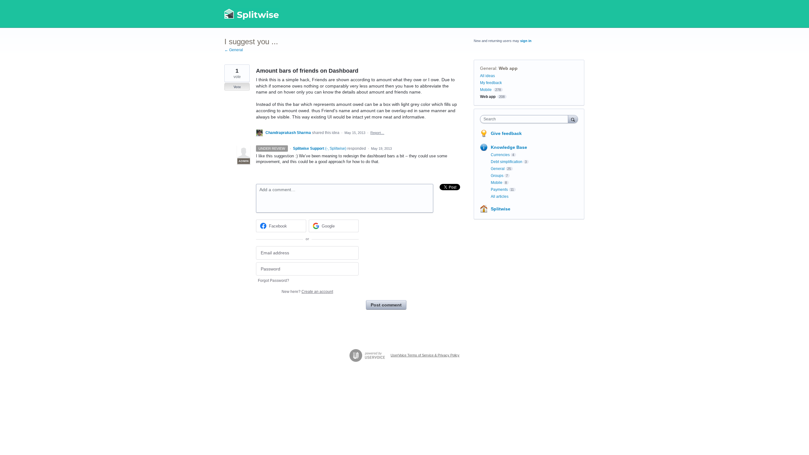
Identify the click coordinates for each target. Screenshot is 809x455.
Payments (499, 189)
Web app (508, 68)
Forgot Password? (273, 280)
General (488, 68)
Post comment (386, 304)
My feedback (491, 83)
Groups (497, 175)
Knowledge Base (509, 147)
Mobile (486, 90)
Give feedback (506, 133)
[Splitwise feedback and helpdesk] (251, 14)
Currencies (500, 155)
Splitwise (500, 208)
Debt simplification (506, 162)
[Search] (573, 119)
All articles (499, 196)
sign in (526, 41)
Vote (237, 87)
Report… (377, 133)
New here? (307, 291)
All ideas (487, 76)
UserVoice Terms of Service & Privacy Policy (425, 355)
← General (233, 50)
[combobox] (525, 119)
